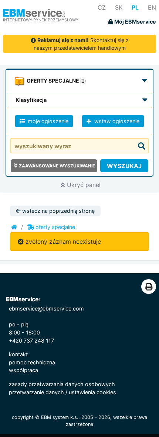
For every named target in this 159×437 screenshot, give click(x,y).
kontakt (18, 354)
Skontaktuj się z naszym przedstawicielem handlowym (81, 44)
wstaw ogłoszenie (116, 121)
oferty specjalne (54, 227)
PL (135, 7)
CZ (102, 7)
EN (152, 7)
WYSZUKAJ (124, 166)
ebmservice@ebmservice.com (46, 308)
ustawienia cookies (92, 392)
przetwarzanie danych (36, 392)
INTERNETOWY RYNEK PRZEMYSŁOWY (40, 19)
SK (118, 7)
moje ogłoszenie (47, 121)
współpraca (23, 370)
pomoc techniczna (32, 362)
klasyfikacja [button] (31, 100)
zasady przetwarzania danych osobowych (62, 384)
